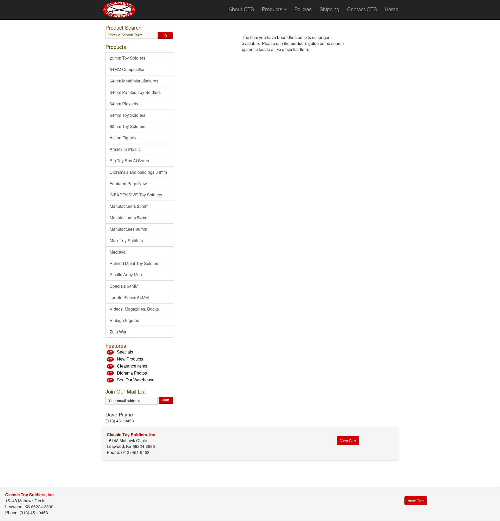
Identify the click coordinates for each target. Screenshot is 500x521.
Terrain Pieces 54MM (129, 297)
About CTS (241, 9)
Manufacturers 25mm (129, 206)
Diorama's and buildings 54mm (138, 172)
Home (391, 9)
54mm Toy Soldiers (127, 115)
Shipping (329, 9)
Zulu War (118, 332)
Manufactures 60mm (128, 229)
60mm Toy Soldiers (127, 126)
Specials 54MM (124, 286)
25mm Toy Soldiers (127, 58)
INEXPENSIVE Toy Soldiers (136, 195)
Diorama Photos (132, 373)
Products (273, 9)
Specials (125, 352)
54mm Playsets (124, 104)
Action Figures (123, 138)
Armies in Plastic (125, 149)
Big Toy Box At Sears (129, 161)
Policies (303, 9)
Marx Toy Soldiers (126, 240)
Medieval (118, 252)
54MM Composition (128, 69)
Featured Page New (128, 183)
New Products (130, 359)
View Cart (348, 440)
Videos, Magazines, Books (134, 309)
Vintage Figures (124, 320)
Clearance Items (132, 366)
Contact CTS (362, 9)
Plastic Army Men (126, 275)
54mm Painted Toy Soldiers (135, 92)
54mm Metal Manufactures (134, 81)
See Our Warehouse (135, 380)
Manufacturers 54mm (129, 218)
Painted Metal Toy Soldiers (134, 263)
